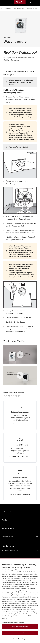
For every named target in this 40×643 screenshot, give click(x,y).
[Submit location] (37, 551)
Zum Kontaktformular (20, 494)
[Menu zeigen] (4, 3)
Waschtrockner (19, 8)
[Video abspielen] (20, 354)
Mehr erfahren (20, 424)
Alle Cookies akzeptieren (20, 626)
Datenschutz (14, 622)
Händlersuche (8, 546)
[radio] (5, 396)
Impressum (6, 622)
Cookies (21, 622)
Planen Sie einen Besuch (21, 457)
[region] (20, 600)
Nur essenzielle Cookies (20, 633)
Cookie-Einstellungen (20, 639)
